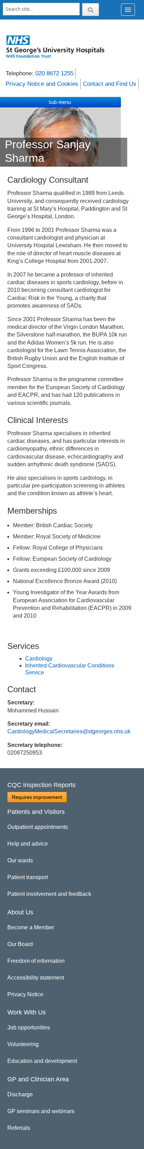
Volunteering (23, 1044)
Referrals (18, 1128)
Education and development (42, 1061)
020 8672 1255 (54, 73)
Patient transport (27, 877)
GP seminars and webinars (40, 1111)
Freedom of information (36, 961)
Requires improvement (37, 797)
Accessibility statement (35, 978)
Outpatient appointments (37, 827)
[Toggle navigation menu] (128, 9)
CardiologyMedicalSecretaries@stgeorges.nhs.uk (68, 731)
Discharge (20, 1094)
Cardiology (38, 659)
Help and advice (27, 844)
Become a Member (30, 927)
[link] (59, 46)
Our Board (20, 944)
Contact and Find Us (109, 84)
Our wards (20, 860)
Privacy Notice (25, 994)
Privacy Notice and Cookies (42, 84)
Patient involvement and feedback (49, 894)
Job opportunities (28, 1027)
